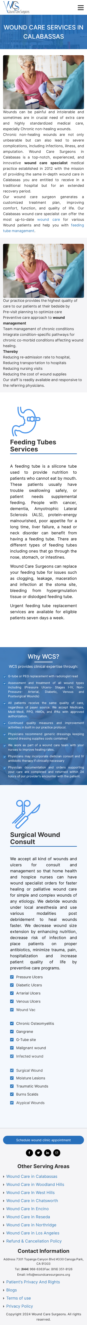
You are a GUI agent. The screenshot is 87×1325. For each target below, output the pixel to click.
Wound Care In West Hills (30, 1192)
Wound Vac (25, 1009)
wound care (48, 219)
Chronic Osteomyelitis (35, 1023)
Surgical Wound (29, 1070)
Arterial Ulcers (28, 993)
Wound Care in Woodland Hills (35, 1184)
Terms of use (18, 1298)
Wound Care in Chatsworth (32, 1200)
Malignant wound (31, 1048)
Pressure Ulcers (29, 977)
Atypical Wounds (30, 1102)
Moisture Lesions (30, 1078)
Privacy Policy (19, 1306)
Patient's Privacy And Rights (33, 1282)
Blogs (11, 1290)
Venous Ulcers (28, 1001)
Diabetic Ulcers (29, 985)
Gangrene (24, 1031)
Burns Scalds (27, 1094)
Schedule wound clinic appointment (43, 1140)
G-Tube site (26, 1040)
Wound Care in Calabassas (31, 1176)
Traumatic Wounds (32, 1086)
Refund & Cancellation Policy (34, 1241)
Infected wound (29, 1056)
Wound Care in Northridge (31, 1225)
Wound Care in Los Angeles (32, 1233)
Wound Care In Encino (27, 1208)
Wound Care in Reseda (28, 1216)
